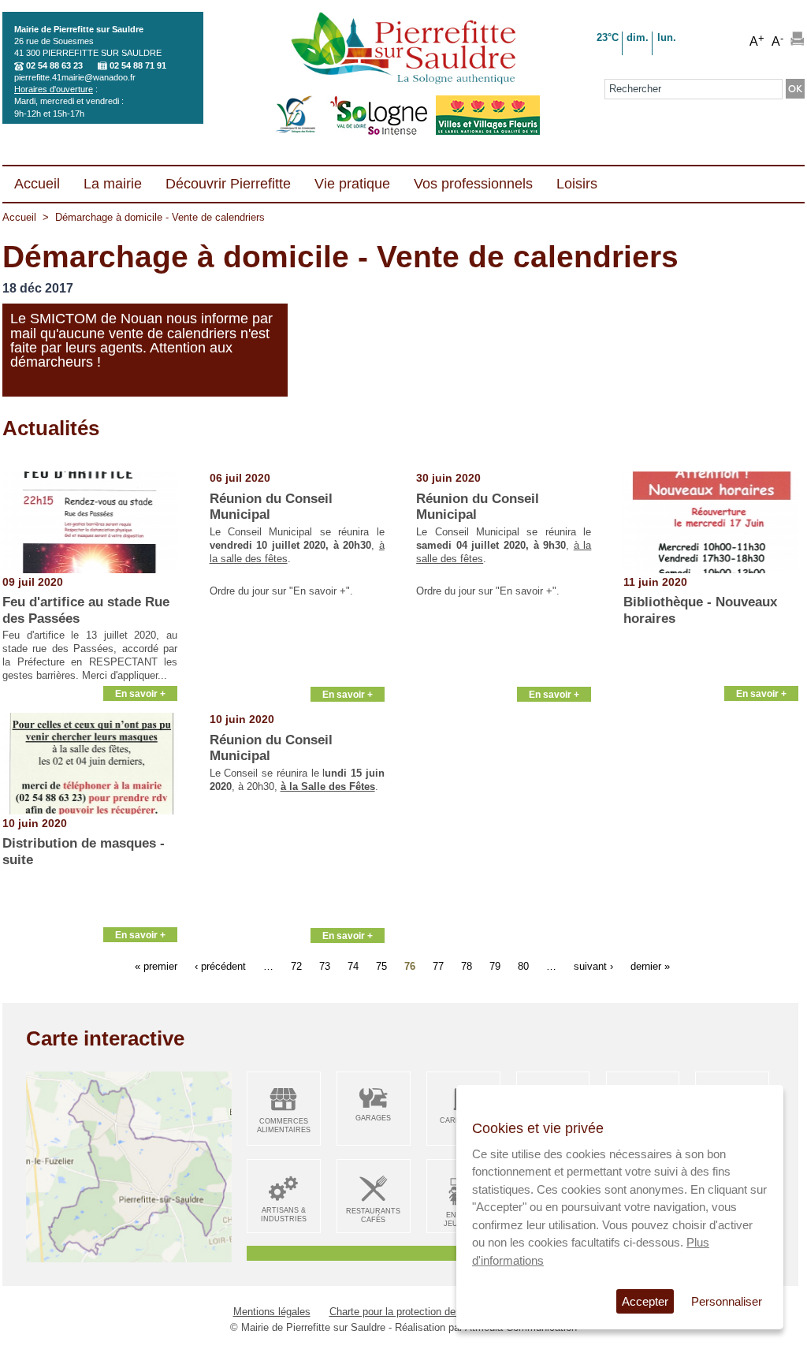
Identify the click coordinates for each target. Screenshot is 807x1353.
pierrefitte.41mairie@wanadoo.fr (75, 77)
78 (466, 965)
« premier (156, 965)
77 (438, 965)
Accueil (19, 217)
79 (494, 965)
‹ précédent (220, 965)
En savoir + (140, 693)
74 (353, 965)
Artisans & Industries (284, 1214)
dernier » (650, 965)
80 (523, 965)
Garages (373, 1118)
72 (296, 965)
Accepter (645, 1301)
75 (381, 965)
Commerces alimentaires (284, 1125)
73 (324, 965)
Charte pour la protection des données (416, 1312)
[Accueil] (403, 50)
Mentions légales (272, 1312)
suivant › (593, 965)
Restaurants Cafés (373, 1215)
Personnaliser (726, 1301)
